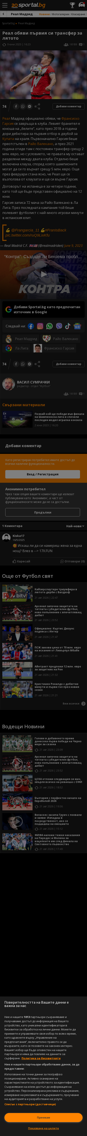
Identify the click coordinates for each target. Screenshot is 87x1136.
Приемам (43, 1117)
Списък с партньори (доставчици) (30, 1104)
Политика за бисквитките (41, 1058)
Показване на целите (43, 1128)
